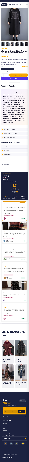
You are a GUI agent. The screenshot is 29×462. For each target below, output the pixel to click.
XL (7, 71)
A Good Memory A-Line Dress (20, 358)
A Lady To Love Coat (21, 382)
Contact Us (5, 430)
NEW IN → (22, 400)
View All (5, 335)
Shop (3, 4)
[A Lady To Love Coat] (21, 372)
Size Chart (5, 426)
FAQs (4, 428)
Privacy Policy (6, 433)
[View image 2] (8, 44)
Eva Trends (4, 48)
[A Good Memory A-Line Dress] (21, 348)
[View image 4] (17, 44)
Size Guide (25, 66)
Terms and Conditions (8, 435)
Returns (5, 423)
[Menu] (27, 5)
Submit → (21, 411)
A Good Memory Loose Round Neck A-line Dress (7, 383)
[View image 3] (12, 44)
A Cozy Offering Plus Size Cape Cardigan (7, 358)
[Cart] (23, 4)
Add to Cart (18, 75)
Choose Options (8, 354)
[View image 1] (3, 44)
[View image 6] (27, 44)
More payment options (14, 82)
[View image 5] (22, 44)
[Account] (20, 4)
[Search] (17, 4)
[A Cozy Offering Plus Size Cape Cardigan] (8, 348)
